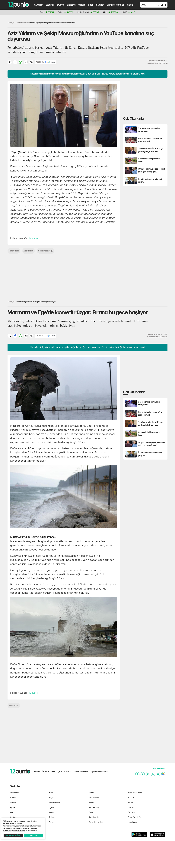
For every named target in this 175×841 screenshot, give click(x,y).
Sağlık (51, 797)
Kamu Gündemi (94, 797)
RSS (53, 771)
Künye (37, 771)
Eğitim (51, 807)
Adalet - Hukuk (54, 802)
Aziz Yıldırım (28, 251)
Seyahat (13, 817)
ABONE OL (40, 62)
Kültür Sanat (133, 797)
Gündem (38, 4)
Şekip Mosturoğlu (45, 251)
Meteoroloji (13, 705)
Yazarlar (50, 4)
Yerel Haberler (94, 817)
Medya (130, 802)
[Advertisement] (143, 98)
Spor (90, 4)
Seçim (51, 822)
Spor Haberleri (21, 23)
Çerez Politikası (64, 771)
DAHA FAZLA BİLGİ (13, 835)
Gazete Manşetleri (96, 822)
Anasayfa (11, 23)
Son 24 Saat (14, 793)
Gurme (130, 807)
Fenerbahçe (14, 251)
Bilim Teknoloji (94, 807)
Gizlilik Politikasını (19, 831)
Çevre (91, 812)
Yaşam (81, 4)
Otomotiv (131, 812)
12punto (33, 238)
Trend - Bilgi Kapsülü (135, 793)
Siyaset (100, 4)
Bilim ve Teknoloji (115, 4)
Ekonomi (71, 4)
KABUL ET (33, 835)
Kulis (51, 793)
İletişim (46, 771)
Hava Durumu (133, 822)
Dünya (60, 4)
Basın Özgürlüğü (134, 817)
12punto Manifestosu (100, 771)
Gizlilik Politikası (81, 771)
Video (130, 4)
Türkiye (52, 817)
